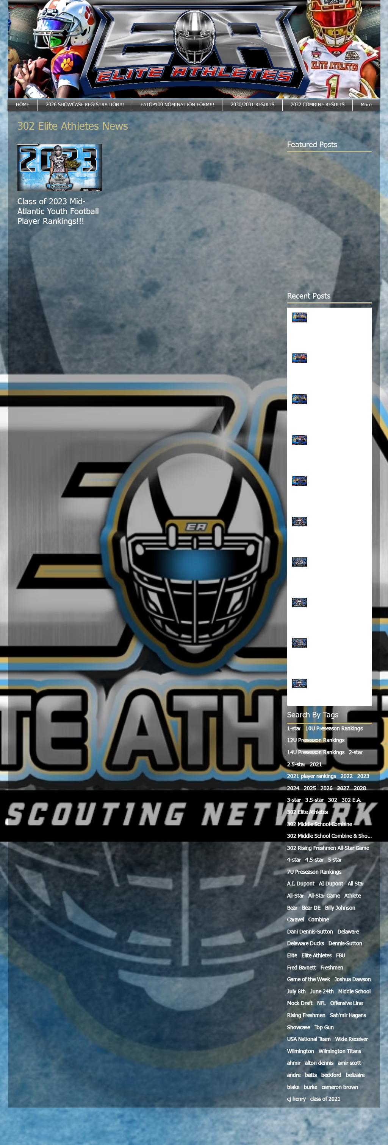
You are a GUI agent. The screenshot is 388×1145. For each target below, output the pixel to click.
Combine (318, 920)
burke (310, 1087)
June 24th (322, 991)
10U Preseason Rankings (334, 728)
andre (293, 1075)
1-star (294, 728)
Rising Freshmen (306, 1015)
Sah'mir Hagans (348, 1015)
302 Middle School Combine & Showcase (329, 836)
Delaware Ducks (305, 943)
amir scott (349, 1063)
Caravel (295, 920)
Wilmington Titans (340, 1051)
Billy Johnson (340, 908)
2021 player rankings (311, 776)
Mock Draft (300, 1003)
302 (332, 800)
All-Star (295, 896)
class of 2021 (325, 1099)
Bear (292, 908)
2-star (356, 752)
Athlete (352, 896)
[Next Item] (89, 167)
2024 (293, 788)
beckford (331, 1075)
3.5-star (314, 800)
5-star (335, 860)
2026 (327, 788)
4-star (294, 860)
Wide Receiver (351, 1039)
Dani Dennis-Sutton (310, 932)
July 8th (296, 991)
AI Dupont (331, 884)
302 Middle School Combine (319, 824)
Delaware (348, 932)
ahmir (293, 1063)
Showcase (298, 1027)
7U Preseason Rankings (314, 872)
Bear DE (311, 908)
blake (293, 1087)
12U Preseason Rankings (315, 740)
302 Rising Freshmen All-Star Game (328, 848)
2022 (347, 776)
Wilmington (300, 1051)
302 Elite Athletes (307, 812)
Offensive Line (346, 1003)
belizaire (355, 1075)
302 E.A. (351, 800)
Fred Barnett (301, 968)
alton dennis (319, 1063)
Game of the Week (308, 979)
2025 (310, 788)
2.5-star (296, 764)
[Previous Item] (29, 167)
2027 (343, 788)
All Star (356, 884)
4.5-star (314, 860)
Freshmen (332, 968)
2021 (316, 764)
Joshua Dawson (353, 979)
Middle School (354, 991)
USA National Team (309, 1039)
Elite (292, 955)
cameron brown (340, 1087)
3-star (294, 800)
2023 (363, 776)
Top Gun (324, 1027)
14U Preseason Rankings (315, 752)
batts (311, 1075)
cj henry (296, 1099)
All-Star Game (324, 896)
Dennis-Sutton (345, 943)
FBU (340, 955)
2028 (360, 788)
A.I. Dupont (300, 884)
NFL (321, 1003)
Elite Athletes (317, 955)
